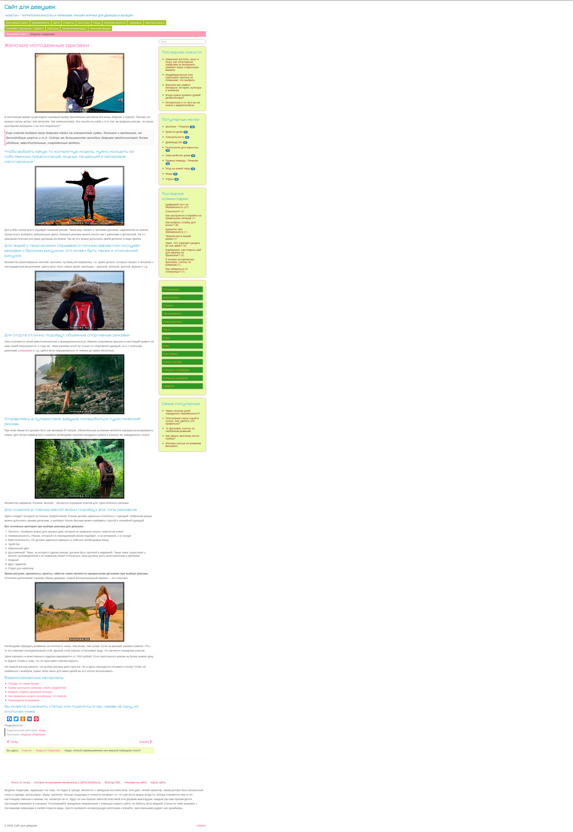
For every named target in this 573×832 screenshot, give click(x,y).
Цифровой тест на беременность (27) (177, 205)
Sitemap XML (113, 782)
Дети (56, 22)
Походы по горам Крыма (23, 683)
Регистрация (171, 289)
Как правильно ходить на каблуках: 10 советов (37, 696)
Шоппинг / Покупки (177, 126)
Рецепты (68, 22)
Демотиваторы (172, 321)
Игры (166, 337)
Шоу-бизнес (170, 354)
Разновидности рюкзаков (24, 700)
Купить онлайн (172, 362)
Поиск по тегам (20, 782)
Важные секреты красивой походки (30, 692)
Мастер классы (154, 22)
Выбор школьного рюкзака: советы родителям (37, 687)
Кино (166, 346)
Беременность (41, 22)
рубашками (25, 350)
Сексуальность (174, 137)
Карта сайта (158, 782)
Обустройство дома (177, 155)
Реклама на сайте (136, 782)
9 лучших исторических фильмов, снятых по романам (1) (179, 261)
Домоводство (173, 142)
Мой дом (52, 28)
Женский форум (100, 28)
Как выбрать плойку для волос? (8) (180, 223)
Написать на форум (175, 378)
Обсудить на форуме (176, 370)
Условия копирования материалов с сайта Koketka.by (67, 782)
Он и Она (84, 22)
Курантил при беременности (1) (176, 230)
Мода (96, 22)
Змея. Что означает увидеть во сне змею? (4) (182, 244)
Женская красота (115, 22)
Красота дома (174, 131)
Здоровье (136, 22)
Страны (168, 305)
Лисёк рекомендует (74, 28)
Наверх (201, 825)
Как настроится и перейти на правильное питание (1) (183, 216)
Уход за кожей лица (177, 168)
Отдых (169, 179)
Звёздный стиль (16, 34)
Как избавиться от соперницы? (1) (176, 270)
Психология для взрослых (181, 147)
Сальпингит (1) (174, 211)
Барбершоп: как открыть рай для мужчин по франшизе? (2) (183, 252)
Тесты (167, 329)
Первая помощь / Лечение (181, 160)
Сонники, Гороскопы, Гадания (25, 28)
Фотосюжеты (171, 297)
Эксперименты (172, 313)
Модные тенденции (42, 34)
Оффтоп (168, 386)
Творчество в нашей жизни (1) (178, 237)
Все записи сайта (17, 22)
